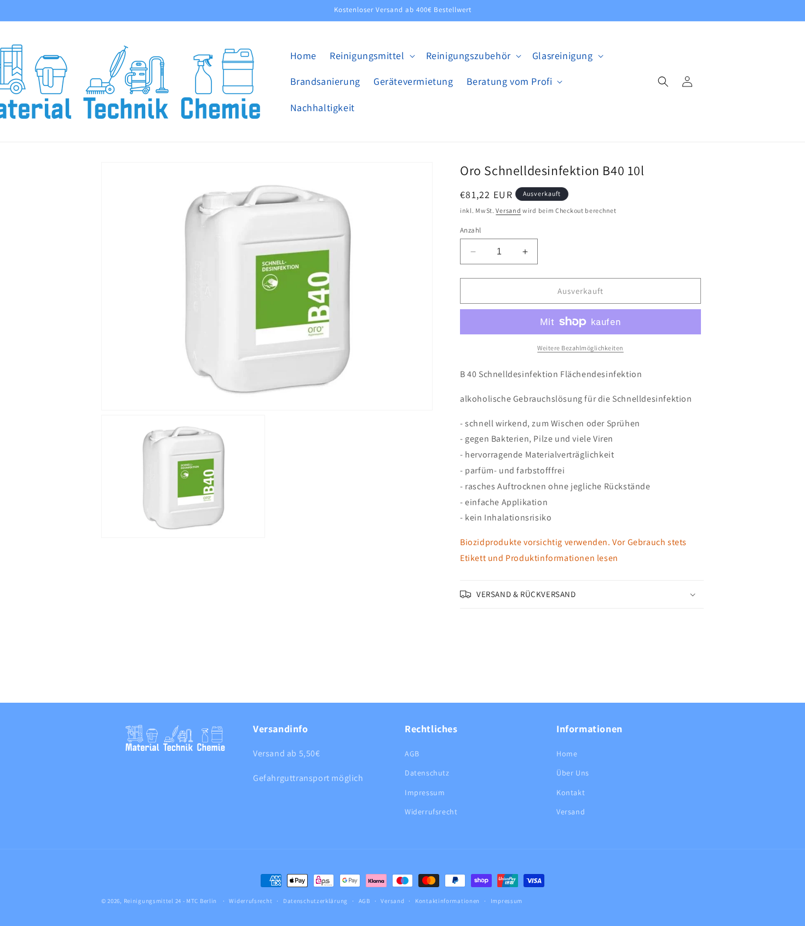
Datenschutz (427, 773)
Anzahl (470, 230)
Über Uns (572, 773)
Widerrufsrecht (431, 812)
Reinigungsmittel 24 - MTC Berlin (170, 901)
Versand (508, 210)
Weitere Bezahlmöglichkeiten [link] (580, 348)
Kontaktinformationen (447, 901)
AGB (412, 754)
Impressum (425, 792)
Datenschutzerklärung (315, 901)
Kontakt (570, 792)
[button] (371, 55)
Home (566, 754)
